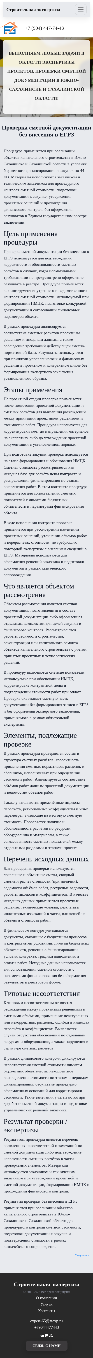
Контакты (46, 1310)
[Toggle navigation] (81, 9)
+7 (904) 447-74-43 (44, 28)
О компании (46, 1298)
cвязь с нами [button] (46, 1346)
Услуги (46, 1304)
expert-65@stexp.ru (46, 1321)
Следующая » (82, 1255)
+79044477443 (46, 1327)
